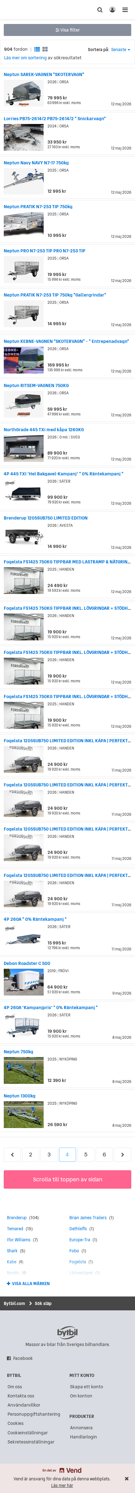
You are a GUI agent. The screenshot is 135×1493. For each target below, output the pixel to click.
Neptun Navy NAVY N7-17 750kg (36, 163)
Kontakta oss (21, 1396)
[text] (17, 9)
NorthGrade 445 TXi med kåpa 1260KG (44, 429)
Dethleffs (78, 1229)
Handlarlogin (83, 1437)
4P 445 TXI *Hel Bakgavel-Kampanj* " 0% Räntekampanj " (63, 474)
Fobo (74, 1251)
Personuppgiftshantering (34, 1414)
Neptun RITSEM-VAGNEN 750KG (36, 385)
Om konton (81, 1396)
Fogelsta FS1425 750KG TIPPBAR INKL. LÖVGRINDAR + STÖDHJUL (69, 608)
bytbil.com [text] (67, 1332)
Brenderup (17, 1217)
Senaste (118, 50)
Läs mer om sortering (25, 58)
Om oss (15, 1387)
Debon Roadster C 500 (27, 963)
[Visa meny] (125, 9)
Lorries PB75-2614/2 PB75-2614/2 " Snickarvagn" (55, 118)
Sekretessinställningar (31, 1442)
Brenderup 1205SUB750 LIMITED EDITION (46, 518)
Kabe (11, 1262)
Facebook (23, 1358)
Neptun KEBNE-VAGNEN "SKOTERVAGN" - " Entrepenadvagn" (66, 341)
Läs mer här (62, 1486)
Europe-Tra (79, 1240)
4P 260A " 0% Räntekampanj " (35, 919)
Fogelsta (77, 1262)
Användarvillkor (24, 1405)
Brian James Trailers (88, 1217)
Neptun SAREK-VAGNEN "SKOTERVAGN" (44, 74)
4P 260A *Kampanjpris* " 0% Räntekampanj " (51, 1007)
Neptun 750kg (18, 1052)
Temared (15, 1229)
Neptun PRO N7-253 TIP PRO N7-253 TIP (44, 251)
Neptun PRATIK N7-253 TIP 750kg (38, 206)
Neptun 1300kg (19, 1096)
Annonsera (81, 1428)
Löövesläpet (81, 1273)
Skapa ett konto (86, 1387)
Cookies (16, 1423)
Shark (12, 1251)
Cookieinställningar (28, 1433)
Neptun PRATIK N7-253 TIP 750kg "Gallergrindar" (55, 295)
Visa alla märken (31, 1283)
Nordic (13, 1273)
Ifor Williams (18, 1240)
